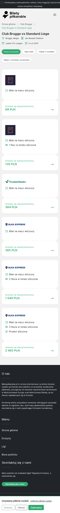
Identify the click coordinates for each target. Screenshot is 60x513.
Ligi (4, 446)
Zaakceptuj (36, 507)
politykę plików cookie (41, 501)
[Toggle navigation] (54, 14)
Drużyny (6, 438)
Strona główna (10, 430)
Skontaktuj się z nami (14, 484)
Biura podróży (9, 454)
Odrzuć (21, 507)
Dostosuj (8, 507)
